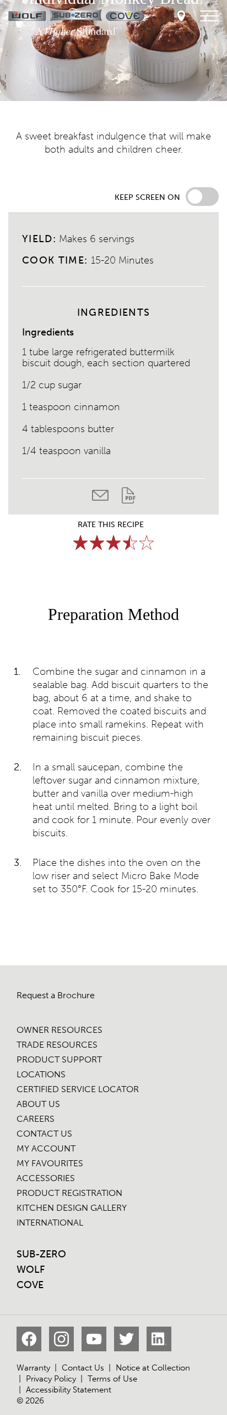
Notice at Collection (153, 1368)
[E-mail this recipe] (107, 498)
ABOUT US (38, 1104)
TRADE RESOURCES (57, 1044)
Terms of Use (112, 1379)
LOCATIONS (41, 1074)
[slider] (113, 542)
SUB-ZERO (41, 1254)
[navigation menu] (209, 16)
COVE (30, 1285)
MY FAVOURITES (50, 1163)
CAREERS (36, 1119)
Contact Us (83, 1368)
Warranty (33, 1368)
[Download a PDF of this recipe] (129, 498)
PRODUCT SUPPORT (59, 1059)
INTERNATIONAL (50, 1222)
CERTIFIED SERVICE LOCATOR (78, 1089)
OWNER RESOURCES (59, 1030)
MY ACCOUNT (46, 1148)
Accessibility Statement (68, 1390)
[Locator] (181, 17)
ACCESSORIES (46, 1178)
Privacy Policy (51, 1379)
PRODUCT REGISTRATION (69, 1193)
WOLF (31, 1269)
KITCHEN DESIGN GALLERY (72, 1208)
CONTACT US (44, 1133)
